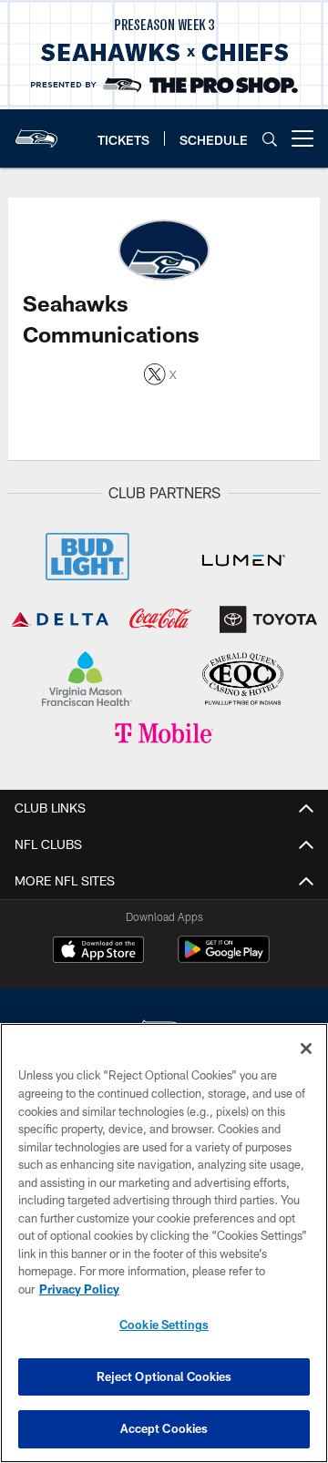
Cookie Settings (164, 1324)
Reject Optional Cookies (164, 1376)
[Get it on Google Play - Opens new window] (224, 958)
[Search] (269, 139)
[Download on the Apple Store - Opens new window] (98, 951)
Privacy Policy (79, 1289)
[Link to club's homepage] (36, 131)
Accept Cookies (164, 1428)
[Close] (306, 1048)
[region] (164, 1243)
